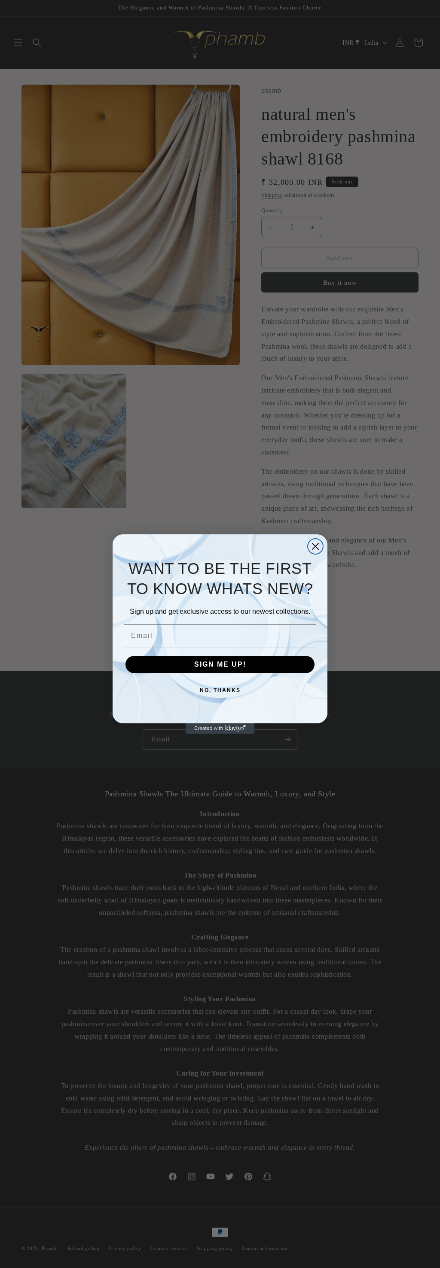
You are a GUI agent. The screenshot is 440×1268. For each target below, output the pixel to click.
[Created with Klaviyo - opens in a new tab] (220, 728)
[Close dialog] (315, 546)
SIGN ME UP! (220, 664)
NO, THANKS (220, 690)
